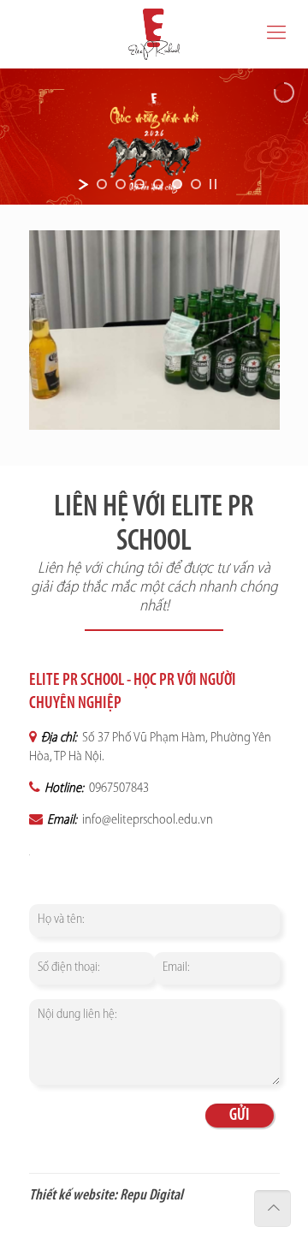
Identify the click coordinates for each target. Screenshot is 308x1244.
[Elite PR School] (154, 34)
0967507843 (117, 788)
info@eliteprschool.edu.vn (146, 820)
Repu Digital (151, 1196)
